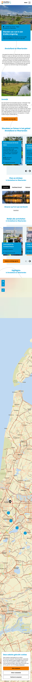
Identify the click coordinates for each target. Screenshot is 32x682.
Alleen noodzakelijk (16, 672)
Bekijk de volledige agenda (11, 261)
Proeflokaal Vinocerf (17, 187)
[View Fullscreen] (3, 290)
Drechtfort (5, 187)
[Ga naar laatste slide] (26, 171)
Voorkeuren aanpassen (16, 677)
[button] (25, 533)
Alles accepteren (16, 668)
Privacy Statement (19, 665)
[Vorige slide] (26, 261)
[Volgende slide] (29, 171)
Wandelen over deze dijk (9, 119)
